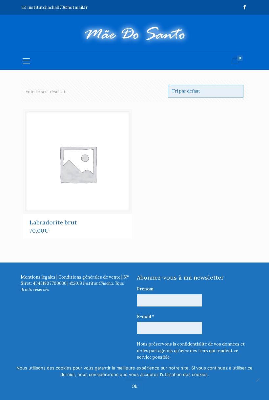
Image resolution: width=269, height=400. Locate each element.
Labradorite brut (53, 222)
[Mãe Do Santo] (134, 33)
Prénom (145, 289)
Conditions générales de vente (89, 277)
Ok (134, 386)
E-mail (146, 316)
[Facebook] (244, 7)
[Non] (257, 380)
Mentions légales (38, 277)
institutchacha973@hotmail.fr (57, 7)
